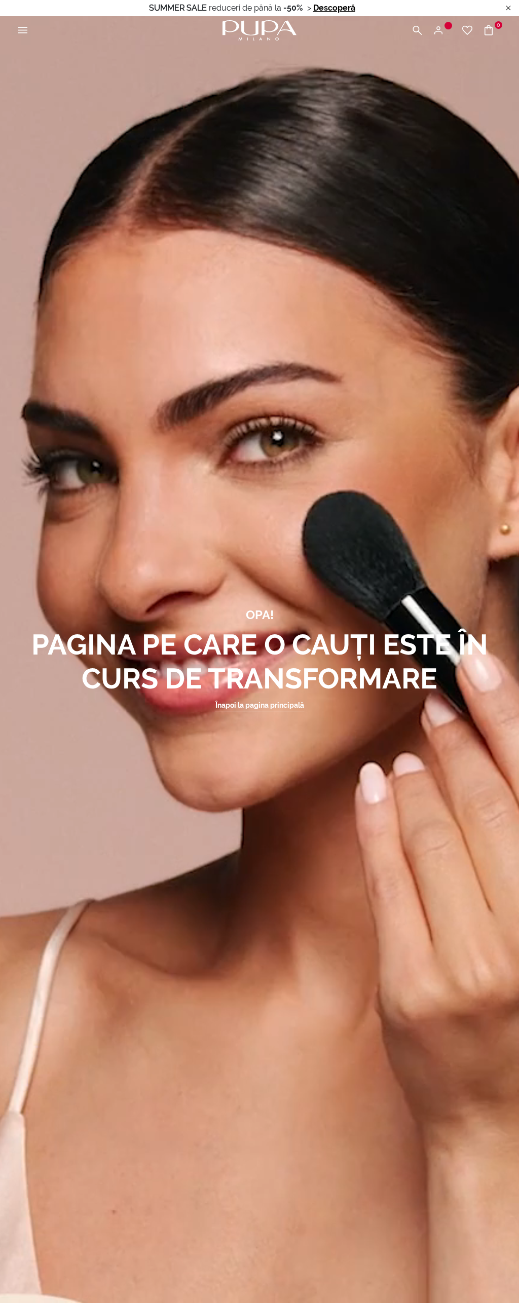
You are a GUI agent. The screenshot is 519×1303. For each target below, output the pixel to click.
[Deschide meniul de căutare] (417, 31)
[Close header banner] (508, 8)
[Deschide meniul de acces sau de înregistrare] (442, 31)
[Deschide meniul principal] (22, 31)
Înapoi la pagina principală (259, 705)
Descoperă (334, 8)
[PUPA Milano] (259, 29)
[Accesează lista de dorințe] (467, 31)
